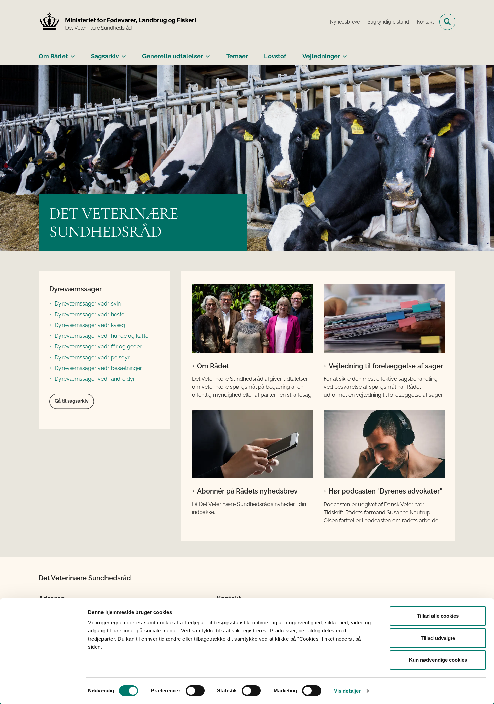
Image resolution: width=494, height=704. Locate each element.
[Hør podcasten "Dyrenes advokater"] (384, 444)
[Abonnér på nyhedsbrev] (252, 444)
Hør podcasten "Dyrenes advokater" (385, 491)
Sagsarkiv (105, 56)
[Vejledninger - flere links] (343, 54)
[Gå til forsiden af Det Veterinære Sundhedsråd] (118, 22)
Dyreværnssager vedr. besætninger (98, 368)
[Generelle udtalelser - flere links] (206, 54)
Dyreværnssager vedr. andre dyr (95, 379)
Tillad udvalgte (438, 638)
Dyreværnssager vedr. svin (88, 303)
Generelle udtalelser (172, 56)
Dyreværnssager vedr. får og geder (98, 346)
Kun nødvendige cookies (438, 660)
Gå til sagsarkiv (72, 401)
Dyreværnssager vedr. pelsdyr (92, 357)
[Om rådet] (252, 318)
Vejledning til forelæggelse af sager (386, 366)
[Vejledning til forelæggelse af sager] (384, 318)
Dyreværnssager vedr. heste (89, 314)
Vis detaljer (347, 691)
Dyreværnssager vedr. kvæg (90, 325)
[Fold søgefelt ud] (447, 22)
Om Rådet (53, 56)
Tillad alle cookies (438, 616)
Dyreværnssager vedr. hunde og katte (101, 336)
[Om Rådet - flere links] (71, 54)
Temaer (237, 56)
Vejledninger (321, 56)
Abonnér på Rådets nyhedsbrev (247, 491)
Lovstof (275, 56)
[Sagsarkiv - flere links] (122, 54)
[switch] (195, 690)
